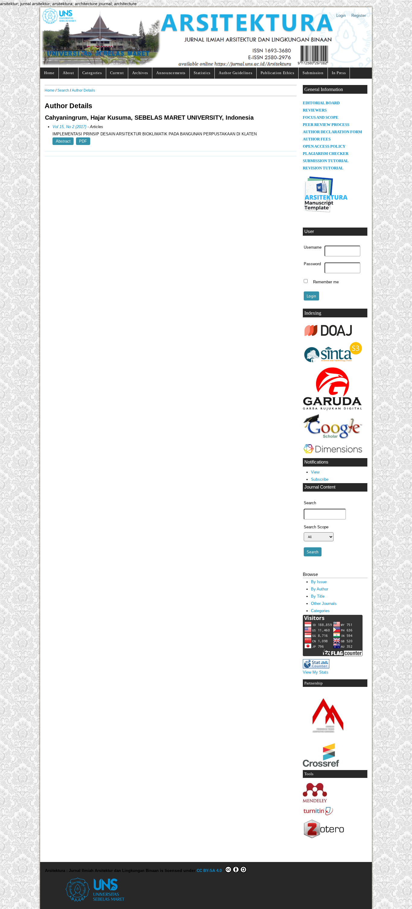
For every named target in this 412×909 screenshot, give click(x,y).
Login (341, 15)
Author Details (83, 90)
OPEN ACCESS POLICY (324, 146)
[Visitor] (333, 655)
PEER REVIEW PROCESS (326, 125)
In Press (339, 73)
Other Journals (324, 603)
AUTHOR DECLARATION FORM (332, 132)
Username (313, 247)
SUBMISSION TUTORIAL (326, 161)
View (315, 472)
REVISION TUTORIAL (323, 168)
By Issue (319, 582)
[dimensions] (333, 453)
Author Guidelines (235, 73)
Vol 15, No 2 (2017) (69, 126)
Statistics (202, 73)
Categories (92, 73)
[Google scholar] (333, 438)
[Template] (325, 212)
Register (358, 15)
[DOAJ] (328, 336)
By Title (318, 596)
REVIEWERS (315, 110)
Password (312, 264)
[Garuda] (333, 409)
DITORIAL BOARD (323, 103)
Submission (313, 73)
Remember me (326, 282)
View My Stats (315, 672)
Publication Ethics (277, 73)
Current (117, 73)
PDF (83, 141)
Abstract (63, 141)
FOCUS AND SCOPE (320, 117)
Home (49, 73)
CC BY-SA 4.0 (210, 870)
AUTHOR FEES (317, 139)
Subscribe (319, 479)
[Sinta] (333, 362)
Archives (140, 73)
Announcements (170, 73)
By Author (319, 589)
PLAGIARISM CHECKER (325, 154)
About (68, 73)
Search (63, 90)
